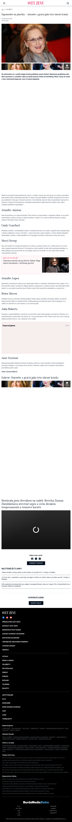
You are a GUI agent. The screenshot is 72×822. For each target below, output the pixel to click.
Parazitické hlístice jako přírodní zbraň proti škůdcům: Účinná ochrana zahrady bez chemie (25, 791)
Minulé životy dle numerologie (21, 737)
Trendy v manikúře (7, 737)
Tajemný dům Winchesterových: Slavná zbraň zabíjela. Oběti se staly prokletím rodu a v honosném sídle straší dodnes (32, 770)
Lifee (4, 715)
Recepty (5, 688)
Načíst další (36, 603)
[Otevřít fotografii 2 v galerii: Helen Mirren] (48, 66)
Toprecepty (7, 719)
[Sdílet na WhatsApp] (40, 559)
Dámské (53, 808)
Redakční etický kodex (11, 630)
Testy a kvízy (25, 728)
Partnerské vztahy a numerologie (39, 737)
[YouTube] (11, 617)
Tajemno (5, 684)
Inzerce (5, 650)
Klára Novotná (7, 18)
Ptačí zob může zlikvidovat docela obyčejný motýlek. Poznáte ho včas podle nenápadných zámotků (28, 793)
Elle (4, 699)
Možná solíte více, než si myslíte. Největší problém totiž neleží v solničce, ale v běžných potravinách (28, 788)
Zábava (5, 676)
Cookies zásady (8, 646)
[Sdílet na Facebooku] (32, 559)
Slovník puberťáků (16, 728)
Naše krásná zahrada (11, 707)
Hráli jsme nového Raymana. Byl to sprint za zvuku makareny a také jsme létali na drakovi (25, 786)
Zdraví (5, 672)
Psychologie (7, 668)
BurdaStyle (53, 810)
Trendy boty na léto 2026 (45, 738)
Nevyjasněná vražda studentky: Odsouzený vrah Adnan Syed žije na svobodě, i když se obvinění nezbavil (29, 784)
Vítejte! (12, 730)
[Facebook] (3, 617)
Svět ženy (19, 808)
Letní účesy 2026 (32, 738)
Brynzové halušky (29, 747)
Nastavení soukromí (10, 638)
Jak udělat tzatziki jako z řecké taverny (57, 747)
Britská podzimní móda (9, 738)
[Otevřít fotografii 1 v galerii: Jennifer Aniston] (17, 66)
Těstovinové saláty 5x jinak (9, 745)
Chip (4, 711)
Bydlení (5, 680)
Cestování (42, 728)
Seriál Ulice (52, 737)
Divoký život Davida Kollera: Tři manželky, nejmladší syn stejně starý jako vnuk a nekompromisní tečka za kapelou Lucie (33, 767)
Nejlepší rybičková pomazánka (15, 747)
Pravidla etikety (6, 728)
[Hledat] (68, 3)
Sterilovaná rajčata (22, 745)
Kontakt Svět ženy (10, 626)
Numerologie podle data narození (55, 728)
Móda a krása (8, 660)
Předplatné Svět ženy (11, 622)
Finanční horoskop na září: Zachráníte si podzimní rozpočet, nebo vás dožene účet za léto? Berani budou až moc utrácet (33, 758)
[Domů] (36, 3)
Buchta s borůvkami (41, 747)
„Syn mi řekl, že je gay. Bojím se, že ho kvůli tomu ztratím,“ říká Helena (20, 762)
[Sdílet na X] (36, 559)
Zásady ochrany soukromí (13, 634)
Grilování (17, 730)
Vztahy (5, 656)
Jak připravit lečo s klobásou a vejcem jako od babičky (29, 749)
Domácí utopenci (49, 749)
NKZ (19, 810)
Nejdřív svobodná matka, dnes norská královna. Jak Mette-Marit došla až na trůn (23, 779)
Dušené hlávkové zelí (8, 749)
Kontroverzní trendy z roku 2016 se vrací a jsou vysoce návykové (18, 781)
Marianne (6, 703)
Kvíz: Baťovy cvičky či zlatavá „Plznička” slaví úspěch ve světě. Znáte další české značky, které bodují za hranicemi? (32, 765)
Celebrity (9, 9)
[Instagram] (7, 617)
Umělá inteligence (61, 737)
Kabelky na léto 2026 (21, 738)
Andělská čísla (34, 728)
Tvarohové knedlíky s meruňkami (51, 745)
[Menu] (4, 3)
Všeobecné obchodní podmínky (15, 642)
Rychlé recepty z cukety (35, 745)
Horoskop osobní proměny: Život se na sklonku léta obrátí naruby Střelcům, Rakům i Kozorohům (27, 760)
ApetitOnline (7, 695)
